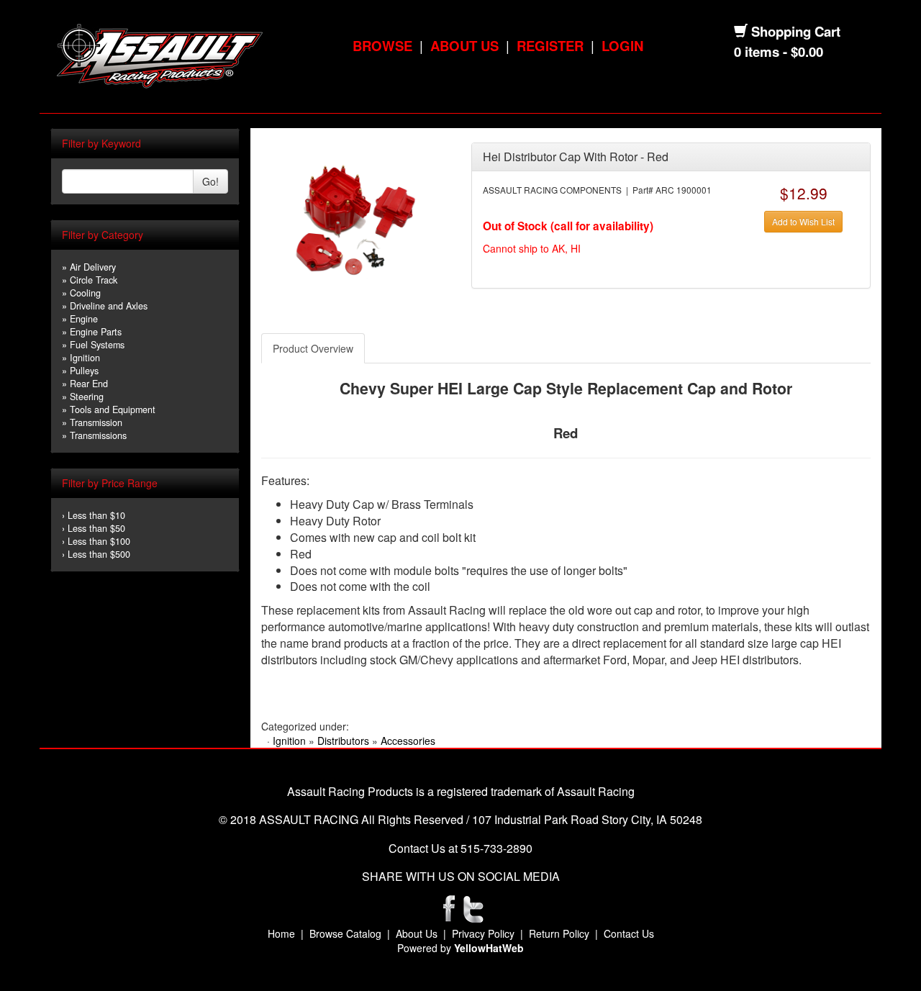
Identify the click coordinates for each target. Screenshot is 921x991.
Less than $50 (96, 528)
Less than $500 (99, 554)
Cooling (85, 292)
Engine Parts (96, 331)
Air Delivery (93, 267)
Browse (382, 45)
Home (281, 933)
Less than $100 (99, 541)
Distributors (343, 740)
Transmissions (98, 435)
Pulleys (84, 370)
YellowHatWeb (489, 948)
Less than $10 (96, 515)
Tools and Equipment (112, 409)
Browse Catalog (345, 933)
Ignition (85, 357)
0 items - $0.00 (778, 51)
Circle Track (93, 279)
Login (622, 45)
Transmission (96, 422)
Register (550, 45)
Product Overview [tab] (313, 348)
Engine (84, 318)
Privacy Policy (483, 933)
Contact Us (629, 933)
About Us (464, 45)
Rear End (89, 383)
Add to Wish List (803, 221)
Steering (87, 396)
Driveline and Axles (109, 305)
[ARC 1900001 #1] (355, 221)
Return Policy (559, 933)
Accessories (408, 740)
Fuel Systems (97, 344)
